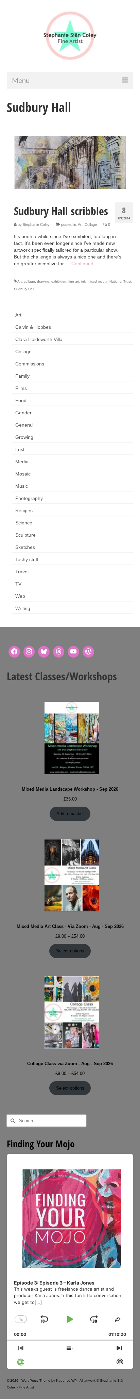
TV (18, 584)
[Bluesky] (43, 651)
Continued (82, 263)
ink (83, 281)
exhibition (58, 281)
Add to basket (70, 813)
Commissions (29, 363)
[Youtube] (73, 651)
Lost (19, 449)
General (24, 425)
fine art (73, 281)
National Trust (120, 281)
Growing (24, 437)
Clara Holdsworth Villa (39, 339)
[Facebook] (14, 651)
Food (21, 400)
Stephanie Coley (36, 224)
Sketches (25, 547)
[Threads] (58, 651)
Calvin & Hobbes (33, 327)
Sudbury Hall (24, 289)
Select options (70, 950)
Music (21, 486)
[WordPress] (88, 651)
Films (21, 388)
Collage (91, 224)
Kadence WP (66, 1380)
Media (22, 461)
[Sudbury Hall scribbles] (70, 162)
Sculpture (25, 535)
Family (22, 376)
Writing (22, 608)
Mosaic (23, 474)
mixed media (97, 281)
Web (20, 596)
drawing (43, 281)
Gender (23, 412)
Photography (29, 498)
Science (23, 522)
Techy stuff (26, 559)
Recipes (24, 510)
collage (29, 281)
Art (80, 224)
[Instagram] (29, 651)
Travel (22, 571)
